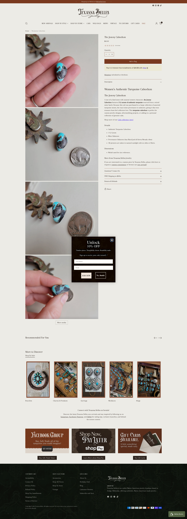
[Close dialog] (111, 240)
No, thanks (101, 275)
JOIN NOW (86, 275)
